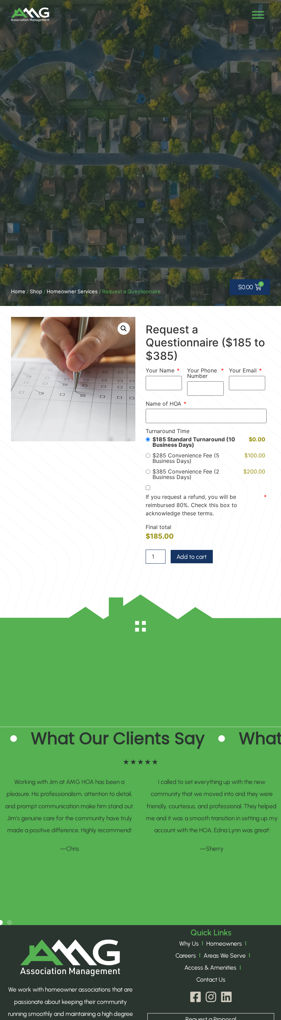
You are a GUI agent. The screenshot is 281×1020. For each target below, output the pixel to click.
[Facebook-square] (195, 997)
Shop (36, 291)
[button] (124, 328)
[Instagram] (211, 997)
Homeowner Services (72, 291)
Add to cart (191, 556)
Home (18, 291)
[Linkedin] (226, 997)
